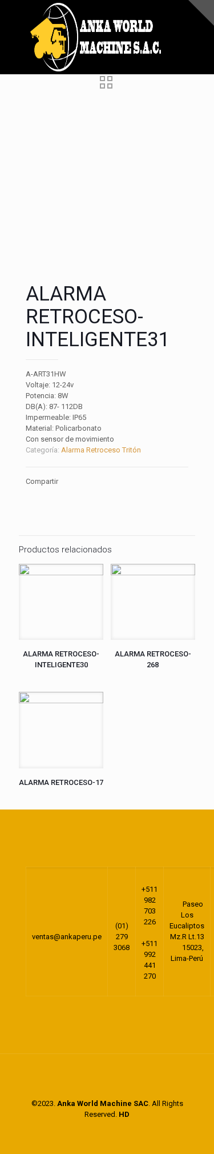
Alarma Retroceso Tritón (101, 450)
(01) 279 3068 (122, 936)
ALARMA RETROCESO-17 (61, 782)
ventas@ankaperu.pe (67, 936)
